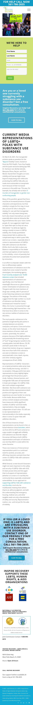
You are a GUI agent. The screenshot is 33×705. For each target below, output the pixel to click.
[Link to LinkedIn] (23, 702)
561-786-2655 (16, 4)
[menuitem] (28, 9)
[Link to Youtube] (29, 702)
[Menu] (28, 9)
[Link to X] (26, 702)
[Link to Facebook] (18, 702)
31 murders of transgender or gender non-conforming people (16, 193)
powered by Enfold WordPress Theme (11, 700)
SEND (10, 78)
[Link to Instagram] (21, 702)
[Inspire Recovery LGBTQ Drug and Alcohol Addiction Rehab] (13, 9)
